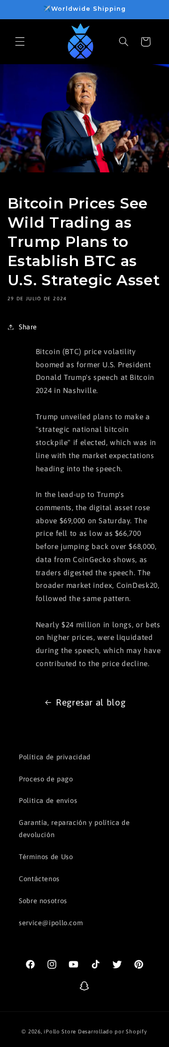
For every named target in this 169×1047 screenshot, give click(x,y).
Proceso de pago (46, 779)
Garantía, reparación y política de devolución (74, 828)
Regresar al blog (90, 702)
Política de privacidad (55, 757)
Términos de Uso (46, 857)
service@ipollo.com (51, 923)
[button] (20, 41)
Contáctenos (39, 879)
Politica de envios (48, 800)
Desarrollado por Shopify (112, 1031)
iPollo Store (60, 1031)
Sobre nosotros (43, 901)
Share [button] (28, 327)
